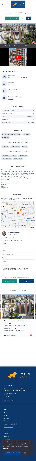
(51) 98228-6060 (9, 238)
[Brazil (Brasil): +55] (4, 254)
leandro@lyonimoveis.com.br (12, 240)
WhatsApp (10, 281)
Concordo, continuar (12, 453)
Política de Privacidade (21, 277)
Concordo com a (16, 277)
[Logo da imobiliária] (18, 375)
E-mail (27, 281)
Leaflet (32, 227)
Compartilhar (13, 18)
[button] (3, 204)
